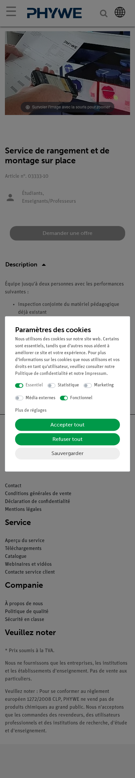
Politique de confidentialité (41, 374)
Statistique (68, 385)
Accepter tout (67, 425)
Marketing (104, 385)
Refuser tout (67, 439)
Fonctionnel (81, 398)
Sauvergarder (67, 453)
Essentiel (34, 385)
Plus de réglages (31, 410)
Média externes (40, 398)
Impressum (95, 374)
